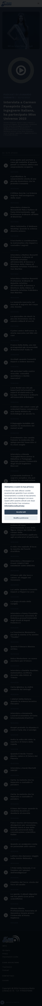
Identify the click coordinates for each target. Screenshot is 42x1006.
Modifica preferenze (21, 518)
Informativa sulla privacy (14, 506)
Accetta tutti (21, 512)
